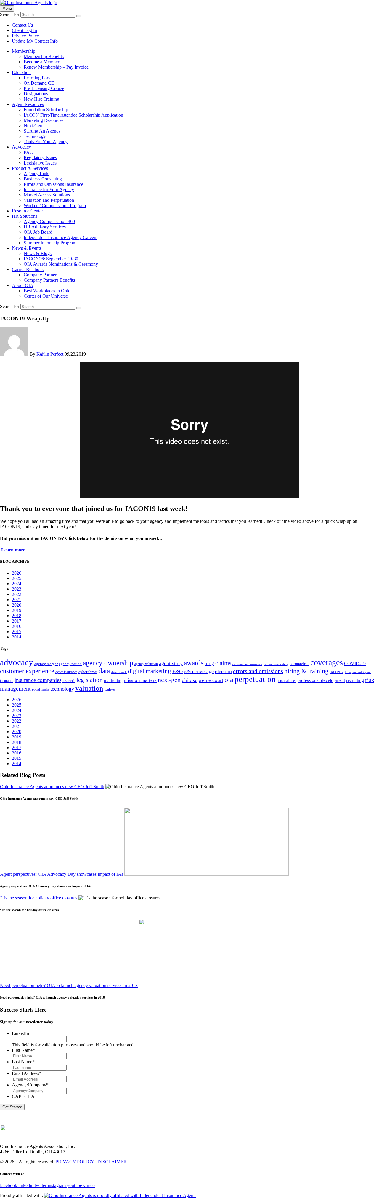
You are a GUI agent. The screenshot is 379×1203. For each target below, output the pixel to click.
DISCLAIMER (112, 1161)
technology (62, 689)
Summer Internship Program (50, 242)
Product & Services (30, 168)
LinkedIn (20, 1033)
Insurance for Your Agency (49, 189)
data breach (119, 672)
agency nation (70, 664)
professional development (321, 680)
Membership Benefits (44, 56)
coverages (326, 662)
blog (209, 663)
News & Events (26, 248)
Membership (23, 51)
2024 (16, 583)
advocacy (16, 662)
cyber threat (87, 672)
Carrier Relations (28, 269)
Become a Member (41, 61)
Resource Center (27, 210)
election (223, 671)
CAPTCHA (23, 1096)
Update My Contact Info (35, 40)
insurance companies (38, 680)
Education (21, 72)
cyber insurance (66, 672)
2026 (16, 572)
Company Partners (41, 274)
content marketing (276, 664)
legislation (89, 680)
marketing (113, 680)
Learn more (13, 549)
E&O (177, 671)
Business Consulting (43, 178)
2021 (16, 599)
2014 (16, 636)
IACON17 (336, 672)
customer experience (27, 671)
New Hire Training (41, 98)
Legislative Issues (40, 162)
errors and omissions (258, 671)
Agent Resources (28, 104)
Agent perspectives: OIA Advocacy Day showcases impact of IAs (61, 874)
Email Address (26, 1073)
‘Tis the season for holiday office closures (38, 897)
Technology (35, 136)
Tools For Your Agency (46, 141)
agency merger (46, 664)
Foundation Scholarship (46, 109)
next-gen (169, 679)
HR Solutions (24, 216)
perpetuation (255, 679)
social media (40, 689)
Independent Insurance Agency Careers (60, 237)
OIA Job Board (38, 232)
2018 (16, 615)
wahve (110, 689)
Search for (9, 14)
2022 (16, 594)
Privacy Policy (25, 35)
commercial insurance (247, 664)
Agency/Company (30, 1084)
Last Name (23, 1061)
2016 (16, 626)
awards (193, 663)
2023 (16, 588)
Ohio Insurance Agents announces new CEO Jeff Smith (52, 786)
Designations (36, 93)
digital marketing (149, 671)
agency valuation (146, 664)
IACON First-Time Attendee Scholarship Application (73, 114)
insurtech (68, 681)
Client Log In (24, 30)
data (104, 671)
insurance (6, 681)
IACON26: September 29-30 (51, 258)
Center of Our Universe (46, 296)
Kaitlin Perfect (49, 354)
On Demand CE (39, 83)
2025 (16, 578)
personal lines (286, 681)
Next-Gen (33, 125)
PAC (28, 152)
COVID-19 (355, 663)
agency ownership (108, 663)
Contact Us (22, 25)
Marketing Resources (43, 120)
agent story (171, 663)
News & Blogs (38, 253)
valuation (89, 688)
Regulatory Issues (40, 157)
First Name (23, 1050)
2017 (16, 620)
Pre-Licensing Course (44, 88)
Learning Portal (38, 77)
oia (228, 679)
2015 (16, 631)
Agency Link (36, 173)
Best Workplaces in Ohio (47, 290)
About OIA (22, 285)
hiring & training (306, 671)
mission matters (140, 680)
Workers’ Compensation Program (55, 205)
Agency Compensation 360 (49, 221)
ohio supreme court (202, 680)
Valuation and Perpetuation (49, 200)
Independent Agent (358, 672)
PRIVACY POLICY (74, 1161)
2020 (16, 604)
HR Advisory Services (45, 226)
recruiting (355, 680)
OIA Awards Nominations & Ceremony (61, 264)
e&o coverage (199, 671)
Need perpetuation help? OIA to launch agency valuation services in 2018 (69, 985)
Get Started (12, 1107)
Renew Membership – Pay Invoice (56, 67)
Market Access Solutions (47, 194)
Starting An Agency (42, 130)
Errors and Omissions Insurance (53, 184)
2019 (16, 610)
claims (223, 663)
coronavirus (299, 663)
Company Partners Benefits (49, 280)
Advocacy (21, 146)
